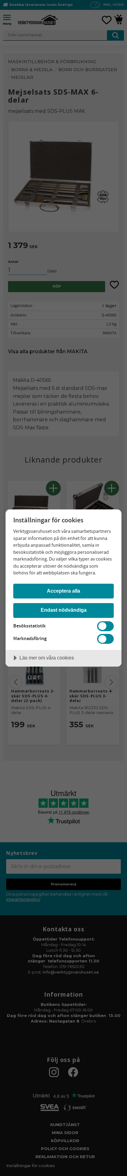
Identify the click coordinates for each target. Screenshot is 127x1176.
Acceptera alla (63, 591)
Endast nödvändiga (64, 610)
